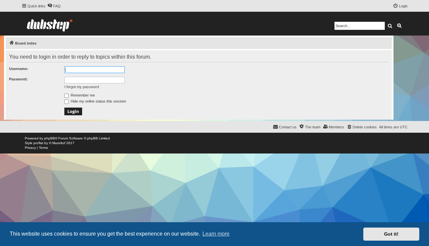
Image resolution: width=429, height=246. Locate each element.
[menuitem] (54, 6)
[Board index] (49, 23)
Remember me (82, 95)
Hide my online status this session (98, 101)
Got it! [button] (391, 234)
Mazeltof (58, 143)
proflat (38, 143)
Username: (18, 69)
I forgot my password (81, 87)
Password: (18, 79)
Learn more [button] (216, 234)
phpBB (49, 138)
